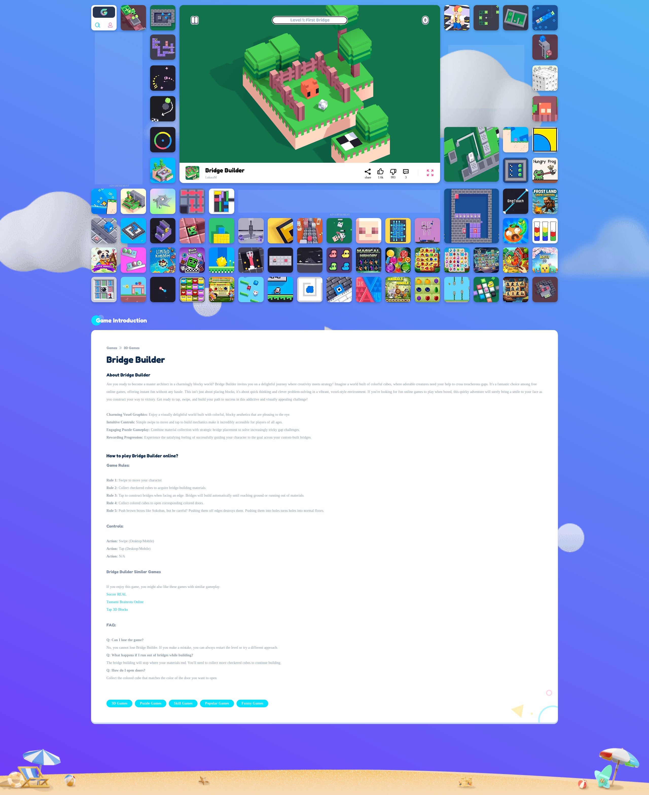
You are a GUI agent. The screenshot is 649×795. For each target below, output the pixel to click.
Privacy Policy (251, 763)
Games (111, 348)
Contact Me (288, 763)
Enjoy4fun (104, 8)
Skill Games (183, 703)
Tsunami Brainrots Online (124, 602)
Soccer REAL (116, 594)
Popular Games (217, 703)
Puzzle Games (150, 703)
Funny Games (252, 703)
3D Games (131, 348)
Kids (316, 763)
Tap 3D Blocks (117, 609)
